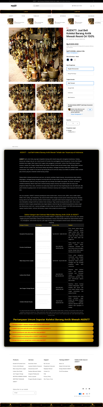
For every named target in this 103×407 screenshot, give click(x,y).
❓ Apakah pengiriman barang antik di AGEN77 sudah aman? (29, 336)
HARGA (50, 16)
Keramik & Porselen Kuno (19, 363)
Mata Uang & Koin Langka (19, 368)
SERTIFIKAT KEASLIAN (18, 379)
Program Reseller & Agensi (35, 379)
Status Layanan (32, 376)
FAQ (45, 373)
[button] (11, 16)
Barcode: (77, 39)
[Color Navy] (71, 60)
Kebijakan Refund (48, 368)
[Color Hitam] (67, 59)
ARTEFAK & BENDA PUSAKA (20, 376)
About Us (61, 363)
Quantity (68, 120)
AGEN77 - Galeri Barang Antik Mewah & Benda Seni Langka (51, 1)
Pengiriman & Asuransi (49, 366)
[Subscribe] (34, 393)
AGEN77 (11, 16)
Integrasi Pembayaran (33, 373)
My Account (47, 363)
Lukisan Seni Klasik (17, 371)
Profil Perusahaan (63, 371)
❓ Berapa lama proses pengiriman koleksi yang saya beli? (28, 340)
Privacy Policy (47, 376)
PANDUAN (77, 16)
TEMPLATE (36, 16)
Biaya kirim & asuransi (84, 46)
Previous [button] (9, 1)
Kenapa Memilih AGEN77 (65, 368)
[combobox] (48, 6)
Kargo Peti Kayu (72, 73)
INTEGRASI (63, 16)
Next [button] (93, 1)
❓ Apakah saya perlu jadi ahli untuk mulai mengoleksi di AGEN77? (31, 328)
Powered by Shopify (85, 396)
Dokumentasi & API (33, 368)
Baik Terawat (71, 83)
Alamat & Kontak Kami (64, 366)
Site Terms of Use (48, 379)
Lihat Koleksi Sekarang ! (64, 1)
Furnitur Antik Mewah (18, 366)
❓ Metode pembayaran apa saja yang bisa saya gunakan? (28, 332)
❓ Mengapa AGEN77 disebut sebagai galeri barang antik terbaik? (30, 324)
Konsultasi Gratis (32, 363)
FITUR (23, 16)
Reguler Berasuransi (73, 68)
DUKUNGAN (91, 16)
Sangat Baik (71, 88)
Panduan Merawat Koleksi (34, 371)
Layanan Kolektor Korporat (35, 366)
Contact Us (47, 371)
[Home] (13, 6)
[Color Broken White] (75, 60)
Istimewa (70, 92)
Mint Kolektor (71, 97)
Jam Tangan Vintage (18, 373)
